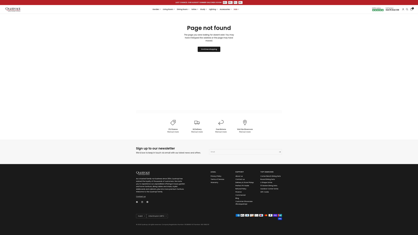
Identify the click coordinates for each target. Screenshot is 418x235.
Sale (235, 9)
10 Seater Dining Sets (268, 185)
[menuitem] (156, 9)
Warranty (214, 182)
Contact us (240, 179)
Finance (238, 192)
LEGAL (213, 172)
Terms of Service (217, 179)
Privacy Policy (216, 176)
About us (239, 176)
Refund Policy (240, 189)
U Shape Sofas (266, 182)
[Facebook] (138, 202)
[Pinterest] (149, 202)
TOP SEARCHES (267, 172)
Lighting (212, 9)
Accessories (225, 9)
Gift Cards (264, 192)
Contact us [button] (141, 196)
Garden (156, 9)
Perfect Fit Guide (242, 185)
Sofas (193, 9)
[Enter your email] (280, 151)
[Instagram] (143, 202)
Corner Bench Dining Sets (270, 176)
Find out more (173, 132)
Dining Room (182, 9)
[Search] (407, 9)
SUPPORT (239, 172)
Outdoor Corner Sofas (269, 189)
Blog (237, 198)
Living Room (168, 9)
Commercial (240, 195)
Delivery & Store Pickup (244, 182)
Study (202, 9)
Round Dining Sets (267, 179)
